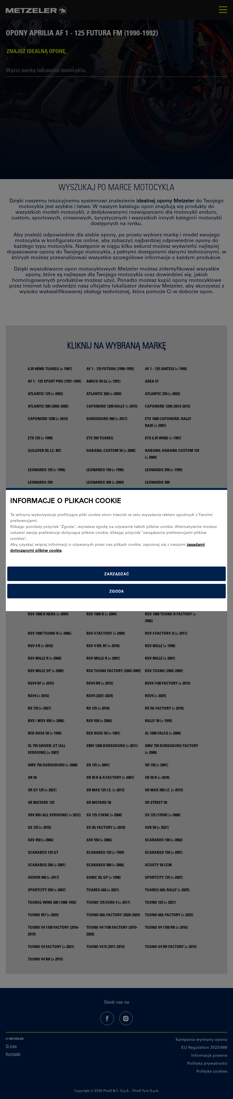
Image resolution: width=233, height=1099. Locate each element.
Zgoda (116, 591)
